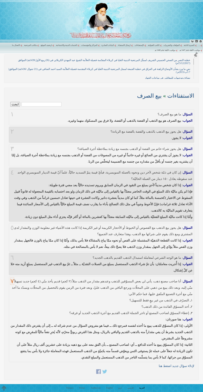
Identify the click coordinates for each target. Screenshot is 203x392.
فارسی (131, 388)
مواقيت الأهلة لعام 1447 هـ (189, 50)
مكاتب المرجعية (30, 45)
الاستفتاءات (180, 96)
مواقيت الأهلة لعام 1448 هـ (165, 50)
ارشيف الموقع (46, 45)
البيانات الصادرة (108, 45)
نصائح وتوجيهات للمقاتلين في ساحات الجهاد (167, 78)
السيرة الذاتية (189, 45)
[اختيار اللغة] (192, 41)
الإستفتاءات (139, 45)
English (109, 388)
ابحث (15, 104)
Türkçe (82, 388)
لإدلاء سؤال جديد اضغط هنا (176, 366)
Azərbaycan (96, 388)
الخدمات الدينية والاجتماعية (66, 45)
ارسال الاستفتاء (124, 45)
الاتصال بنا (16, 45)
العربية (142, 388)
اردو (120, 388)
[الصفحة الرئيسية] (200, 41)
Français (69, 388)
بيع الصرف (149, 96)
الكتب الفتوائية (153, 45)
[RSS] (196, 41)
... (199, 45)
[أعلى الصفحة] (4, 388)
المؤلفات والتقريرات (172, 45)
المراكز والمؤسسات (89, 45)
